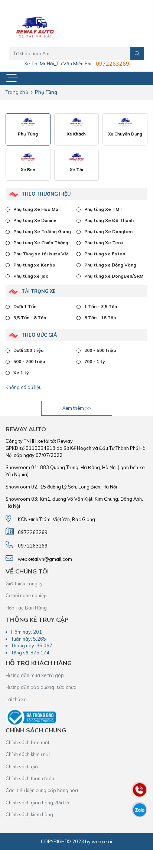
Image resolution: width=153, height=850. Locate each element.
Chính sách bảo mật (27, 742)
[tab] (28, 129)
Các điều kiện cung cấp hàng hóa (42, 790)
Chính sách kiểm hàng (29, 814)
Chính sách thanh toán (30, 778)
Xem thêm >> (76, 408)
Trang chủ (17, 92)
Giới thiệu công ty (24, 583)
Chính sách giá (22, 766)
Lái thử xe (16, 699)
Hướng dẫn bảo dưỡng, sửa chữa (41, 687)
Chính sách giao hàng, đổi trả (37, 802)
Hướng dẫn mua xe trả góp (35, 675)
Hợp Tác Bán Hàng (26, 608)
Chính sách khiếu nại (28, 754)
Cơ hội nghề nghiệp (26, 595)
